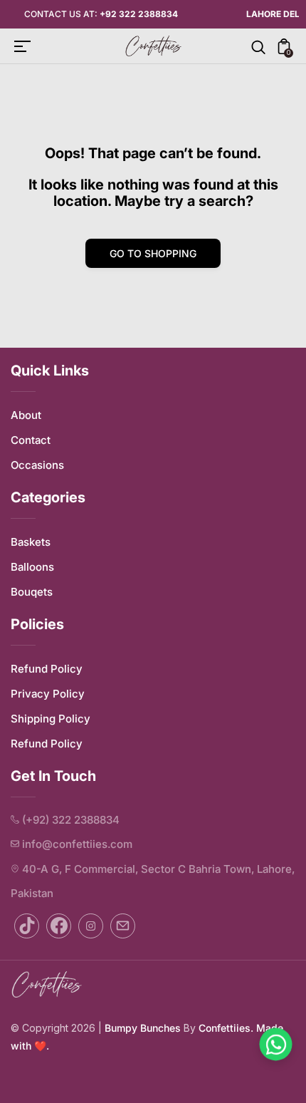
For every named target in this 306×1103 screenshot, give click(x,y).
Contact (31, 440)
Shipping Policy (50, 718)
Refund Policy (47, 668)
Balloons (32, 567)
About (26, 415)
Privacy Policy (48, 693)
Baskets (31, 542)
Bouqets (32, 592)
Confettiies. (226, 1028)
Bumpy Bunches (143, 1028)
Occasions (37, 465)
